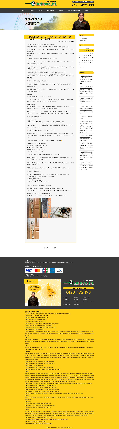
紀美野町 (48, 391)
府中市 (61, 341)
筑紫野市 (50, 413)
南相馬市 (36, 323)
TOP (66, 297)
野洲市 (41, 385)
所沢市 (35, 347)
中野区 (70, 339)
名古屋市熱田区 (70, 373)
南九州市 (48, 423)
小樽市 (39, 313)
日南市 (44, 421)
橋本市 (31, 391)
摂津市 (76, 393)
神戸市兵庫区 (47, 397)
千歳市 (45, 313)
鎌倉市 (90, 355)
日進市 (46, 379)
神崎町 (87, 333)
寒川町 (76, 357)
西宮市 (84, 397)
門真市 (81, 393)
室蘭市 (59, 313)
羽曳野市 (61, 393)
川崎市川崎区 (52, 355)
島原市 (45, 417)
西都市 (36, 421)
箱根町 (30, 359)
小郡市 (75, 413)
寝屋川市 (51, 295)
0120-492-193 (83, 5)
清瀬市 (37, 341)
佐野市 (44, 327)
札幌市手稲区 (68, 313)
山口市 (30, 403)
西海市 (34, 417)
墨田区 (37, 339)
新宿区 (56, 339)
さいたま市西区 (76, 347)
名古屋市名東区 (48, 375)
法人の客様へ (76, 304)
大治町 (71, 381)
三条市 (48, 361)
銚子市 (29, 335)
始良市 (31, 423)
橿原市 (56, 387)
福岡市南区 (31, 411)
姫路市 (26, 397)
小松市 (36, 365)
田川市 (88, 413)
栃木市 (52, 327)
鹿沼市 (41, 327)
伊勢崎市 (39, 329)
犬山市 (30, 381)
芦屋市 (90, 397)
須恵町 (72, 415)
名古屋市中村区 (36, 375)
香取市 (90, 333)
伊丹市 (87, 397)
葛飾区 (29, 339)
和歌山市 (45, 391)
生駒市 (33, 387)
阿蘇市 (53, 419)
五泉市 (38, 361)
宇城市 (64, 419)
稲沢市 (35, 381)
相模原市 (30, 357)
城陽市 (50, 389)
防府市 (44, 403)
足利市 (49, 327)
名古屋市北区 (29, 377)
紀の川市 (38, 391)
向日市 (38, 389)
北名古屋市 (48, 381)
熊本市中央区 (40, 419)
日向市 (33, 421)
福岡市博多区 (36, 411)
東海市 (56, 379)
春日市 (47, 413)
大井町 (87, 357)
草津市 (48, 385)
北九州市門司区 (83, 411)
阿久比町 (83, 379)
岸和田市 (70, 393)
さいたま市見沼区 (57, 347)
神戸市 (29, 397)
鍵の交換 (67, 301)
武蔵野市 (30, 341)
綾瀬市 (45, 357)
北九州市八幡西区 (62, 411)
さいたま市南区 (40, 349)
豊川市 (27, 379)
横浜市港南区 (58, 353)
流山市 (80, 331)
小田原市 (64, 357)
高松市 (46, 405)
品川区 (78, 339)
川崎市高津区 (67, 355)
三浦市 (27, 357)
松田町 (90, 357)
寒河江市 (33, 321)
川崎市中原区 (62, 355)
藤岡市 (42, 329)
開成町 (27, 359)
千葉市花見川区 (47, 331)
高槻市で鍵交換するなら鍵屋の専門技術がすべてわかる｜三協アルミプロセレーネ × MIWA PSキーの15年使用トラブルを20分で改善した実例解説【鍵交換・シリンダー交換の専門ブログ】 (86, 127)
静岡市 (63, 383)
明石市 (31, 399)
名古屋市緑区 (82, 375)
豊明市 (35, 379)
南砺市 (50, 363)
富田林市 (64, 393)
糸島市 (54, 413)
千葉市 (91, 331)
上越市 (33, 361)
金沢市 (33, 365)
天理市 (40, 387)
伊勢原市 (60, 357)
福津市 (86, 413)
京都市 (30, 389)
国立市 (58, 341)
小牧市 (32, 381)
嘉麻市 (28, 415)
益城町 (59, 419)
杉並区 (84, 339)
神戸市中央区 (41, 397)
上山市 (45, 321)
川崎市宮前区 (72, 355)
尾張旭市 (38, 381)
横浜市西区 (29, 355)
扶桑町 (57, 381)
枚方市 (52, 292)
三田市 (76, 397)
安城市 (84, 377)
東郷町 (75, 379)
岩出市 (42, 391)
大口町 (54, 381)
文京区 (48, 339)
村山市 (30, 321)
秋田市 (36, 319)
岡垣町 (61, 415)
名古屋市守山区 (71, 375)
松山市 (36, 407)
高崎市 (30, 329)
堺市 (67, 393)
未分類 (72, 41)
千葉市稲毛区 (53, 331)
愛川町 (73, 357)
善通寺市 (37, 405)
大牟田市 (44, 413)
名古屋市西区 (81, 373)
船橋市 (30, 331)
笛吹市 (44, 367)
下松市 (49, 403)
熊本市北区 (31, 419)
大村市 (37, 417)
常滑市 (67, 379)
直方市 (80, 413)
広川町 (84, 415)
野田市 (83, 331)
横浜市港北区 (63, 353)
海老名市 (39, 357)
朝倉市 (83, 413)
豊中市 (48, 393)
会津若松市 (44, 323)
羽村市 (88, 341)
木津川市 (57, 389)
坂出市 (43, 405)
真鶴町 (33, 359)
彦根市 (33, 385)
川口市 (30, 347)
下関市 (33, 403)
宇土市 (61, 419)
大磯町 (79, 357)
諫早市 (39, 417)
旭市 (92, 333)
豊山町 (51, 381)
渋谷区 (73, 339)
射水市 (41, 363)
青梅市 (28, 343)
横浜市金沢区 (52, 353)
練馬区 (67, 339)
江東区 (43, 339)
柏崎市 (36, 361)
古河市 (36, 325)
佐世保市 (31, 417)
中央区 (63, 339)
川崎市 (48, 355)
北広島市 (36, 313)
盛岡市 (33, 317)
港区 (65, 339)
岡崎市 (78, 377)
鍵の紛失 (76, 301)
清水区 (65, 383)
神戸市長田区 (52, 397)
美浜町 (89, 379)
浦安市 (45, 333)
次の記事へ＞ (55, 248)
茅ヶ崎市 (54, 357)
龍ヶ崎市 (47, 325)
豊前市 (43, 415)
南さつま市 (44, 423)
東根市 (37, 321)
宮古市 (36, 317)
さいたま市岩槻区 (50, 347)
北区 (46, 339)
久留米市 (38, 413)
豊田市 (44, 379)
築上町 (86, 415)
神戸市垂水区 (62, 397)
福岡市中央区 (51, 411)
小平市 (51, 341)
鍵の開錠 (76, 299)
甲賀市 (56, 385)
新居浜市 (44, 407)
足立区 (26, 339)
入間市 (32, 347)
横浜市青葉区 (38, 353)
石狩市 (33, 313)
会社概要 (85, 299)
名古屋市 (26, 373)
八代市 (67, 419)
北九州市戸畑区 (33, 413)
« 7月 (82, 67)
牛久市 (41, 325)
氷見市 (30, 363)
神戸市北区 (33, 397)
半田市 (64, 379)
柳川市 (63, 413)
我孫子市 (62, 333)
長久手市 (50, 379)
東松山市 (26, 347)
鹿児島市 (40, 423)
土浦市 (30, 325)
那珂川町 (46, 415)
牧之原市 (81, 383)
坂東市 (38, 325)
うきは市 (37, 415)
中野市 (30, 369)
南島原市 (51, 417)
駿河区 (70, 383)
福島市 (33, 323)
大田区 (81, 339)
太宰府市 (66, 413)
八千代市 (42, 333)
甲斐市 (33, 367)
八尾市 (55, 393)
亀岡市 (36, 389)
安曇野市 (44, 369)
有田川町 (58, 391)
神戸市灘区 (37, 397)
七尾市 (30, 365)
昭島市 (85, 341)
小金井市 (45, 341)
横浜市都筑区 (83, 353)
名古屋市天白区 (35, 377)
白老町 (54, 313)
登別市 (57, 313)
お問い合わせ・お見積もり (88, 301)
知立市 (81, 377)
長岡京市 (42, 389)
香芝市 (43, 387)
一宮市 (92, 379)
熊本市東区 (45, 419)
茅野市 (53, 369)
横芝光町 (78, 333)
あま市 (68, 381)
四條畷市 (40, 393)
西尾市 (90, 377)
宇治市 (45, 389)
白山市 (41, 365)
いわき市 (57, 323)
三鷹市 (27, 341)
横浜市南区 (45, 355)
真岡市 (46, 327)
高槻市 (49, 289)
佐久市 (48, 369)
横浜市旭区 (33, 353)
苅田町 (58, 415)
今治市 (38, 407)
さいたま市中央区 (89, 347)
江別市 (30, 313)
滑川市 (36, 363)
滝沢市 (30, 317)
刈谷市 (33, 379)
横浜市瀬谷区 (73, 353)
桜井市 (50, 387)
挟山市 (38, 347)
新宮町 (77, 415)
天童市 (39, 321)
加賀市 (38, 365)
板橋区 (51, 339)
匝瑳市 (82, 333)
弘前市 (40, 315)
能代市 (33, 319)
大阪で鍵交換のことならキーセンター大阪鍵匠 (59, 427)
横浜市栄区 (68, 353)
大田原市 (34, 327)
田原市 (72, 379)
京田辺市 (53, 389)
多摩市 (66, 341)
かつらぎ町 (35, 391)
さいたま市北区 (63, 347)
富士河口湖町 (47, 367)
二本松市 (40, 323)
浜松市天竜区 (31, 383)
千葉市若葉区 (63, 331)
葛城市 (53, 387)
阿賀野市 (53, 361)
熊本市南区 (50, 419)
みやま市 (31, 415)
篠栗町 (64, 415)
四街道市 (42, 331)
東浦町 (80, 379)
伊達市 (51, 313)
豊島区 (54, 339)
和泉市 (73, 393)
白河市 (54, 323)
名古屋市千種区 (30, 375)
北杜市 (30, 367)
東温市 (33, 407)
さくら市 (38, 327)
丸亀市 (40, 405)
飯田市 (59, 369)
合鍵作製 (67, 299)
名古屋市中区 (34, 373)
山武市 (75, 333)
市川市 (33, 331)
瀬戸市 (53, 379)
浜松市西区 (50, 383)
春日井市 (26, 381)
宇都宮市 (31, 327)
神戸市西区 (68, 397)
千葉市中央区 (68, 331)
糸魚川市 (42, 361)
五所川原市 (34, 315)
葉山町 (71, 357)
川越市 (41, 347)
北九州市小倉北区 (76, 411)
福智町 (75, 415)
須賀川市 (50, 323)
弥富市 (65, 381)
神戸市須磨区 (57, 397)
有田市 (54, 391)
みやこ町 (80, 415)
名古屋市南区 (69, 377)
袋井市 (90, 383)
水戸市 (33, 325)
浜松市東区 (46, 383)
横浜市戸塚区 (78, 353)
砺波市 (48, 363)
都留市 (52, 367)
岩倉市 (41, 381)
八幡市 (48, 389)
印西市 (65, 333)
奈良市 (30, 387)
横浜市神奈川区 (28, 353)
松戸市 (77, 331)
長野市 (33, 369)
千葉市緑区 (74, 331)
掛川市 (87, 383)
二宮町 (82, 357)
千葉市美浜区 (58, 331)
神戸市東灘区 (72, 397)
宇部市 (41, 403)
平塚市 (48, 357)
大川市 (34, 415)
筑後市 (91, 413)
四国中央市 (49, 407)
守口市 (78, 393)
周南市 (46, 403)
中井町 (84, 357)
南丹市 (33, 389)
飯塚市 (41, 413)
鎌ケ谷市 (54, 333)
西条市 (41, 407)
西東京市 (34, 341)
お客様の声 (82, 38)
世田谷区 (87, 339)
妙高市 (45, 361)
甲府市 (36, 367)
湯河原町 (36, 359)
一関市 (47, 317)
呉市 (30, 401)
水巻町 (66, 415)
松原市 (57, 393)
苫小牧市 (48, 313)
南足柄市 (67, 357)
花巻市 (38, 317)
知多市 (61, 379)
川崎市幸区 (57, 355)
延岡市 (30, 421)
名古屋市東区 (46, 377)
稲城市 (63, 341)
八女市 (72, 413)
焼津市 (78, 383)
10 (80, 57)
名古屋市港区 (59, 375)
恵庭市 (42, 313)
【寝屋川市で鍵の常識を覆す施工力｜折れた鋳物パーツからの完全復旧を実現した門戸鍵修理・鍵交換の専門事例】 (86, 79)
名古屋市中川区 (58, 373)
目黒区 (76, 339)
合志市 (56, 419)
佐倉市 (39, 331)
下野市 (55, 327)
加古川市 (27, 399)
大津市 (36, 385)
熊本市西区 (36, 419)
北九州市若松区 (89, 411)
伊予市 (30, 407)
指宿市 (51, 423)
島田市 (76, 383)
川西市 (79, 397)
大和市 (36, 357)
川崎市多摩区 (77, 355)
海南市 (52, 391)
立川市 (75, 341)
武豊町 (87, 379)
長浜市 (30, 385)
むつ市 (30, 315)
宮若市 (41, 415)
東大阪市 (51, 393)
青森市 (37, 315)
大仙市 (38, 319)
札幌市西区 (63, 313)
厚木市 (34, 357)
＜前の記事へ (46, 248)
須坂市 (36, 369)
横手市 (41, 319)
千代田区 (59, 339)
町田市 (69, 341)
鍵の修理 (76, 297)
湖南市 (53, 385)
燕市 (50, 361)
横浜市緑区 (40, 355)
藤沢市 (51, 357)
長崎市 (48, 417)
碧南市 (41, 379)
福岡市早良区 (41, 411)
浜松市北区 (36, 383)
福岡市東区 (27, 411)
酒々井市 (33, 333)
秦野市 (57, 357)
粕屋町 (53, 415)
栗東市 (50, 385)
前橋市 (33, 329)
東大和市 (72, 341)
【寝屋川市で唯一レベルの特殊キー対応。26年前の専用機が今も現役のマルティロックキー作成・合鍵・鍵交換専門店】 (86, 110)
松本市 (50, 369)
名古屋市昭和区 (45, 373)
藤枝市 (73, 383)
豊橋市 (30, 379)
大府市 (58, 379)
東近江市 (44, 385)
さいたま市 (44, 347)
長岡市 (30, 361)
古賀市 (77, 413)
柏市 (59, 333)
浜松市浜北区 (41, 383)
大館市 (30, 319)
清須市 (44, 381)
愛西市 (62, 381)
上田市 (41, 369)
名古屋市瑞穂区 (58, 377)
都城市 (41, 421)
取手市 (44, 325)
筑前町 (69, 415)
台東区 (34, 339)
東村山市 (48, 341)
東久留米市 (41, 341)
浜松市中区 (55, 383)
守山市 (38, 385)
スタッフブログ (86, 297)
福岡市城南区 (56, 411)
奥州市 (44, 317)
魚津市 (38, 363)
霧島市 (34, 423)
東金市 (85, 331)
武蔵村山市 (82, 341)
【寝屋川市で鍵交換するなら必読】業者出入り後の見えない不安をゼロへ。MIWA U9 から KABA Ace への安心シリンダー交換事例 (86, 166)
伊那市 (56, 369)
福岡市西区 (46, 411)
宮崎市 (38, 421)
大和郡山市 (37, 387)
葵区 (68, 383)
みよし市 (87, 377)
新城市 (69, 379)
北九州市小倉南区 (69, 411)
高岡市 (33, 363)
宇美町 (55, 415)
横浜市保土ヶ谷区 (34, 355)
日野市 (78, 341)
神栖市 (50, 325)
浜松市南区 (59, 383)
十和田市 (43, 315)
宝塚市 (82, 397)
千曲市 (38, 369)
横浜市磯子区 (43, 353)
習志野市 (36, 331)
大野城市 (59, 413)
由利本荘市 (45, 319)
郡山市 (47, 323)
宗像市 (56, 413)
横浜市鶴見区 (88, 353)
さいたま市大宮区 (70, 347)
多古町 (84, 333)
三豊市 (34, 405)
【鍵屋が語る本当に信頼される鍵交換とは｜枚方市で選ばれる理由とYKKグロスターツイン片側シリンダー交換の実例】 (86, 155)
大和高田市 (47, 387)
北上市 (41, 317)
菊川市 (85, 383)
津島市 (60, 381)
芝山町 (73, 333)
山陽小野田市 (37, 403)
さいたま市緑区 (82, 347)
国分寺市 (54, 341)
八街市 (88, 331)
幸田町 (78, 379)
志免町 (50, 415)
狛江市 (90, 339)
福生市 (91, 341)
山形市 (42, 321)
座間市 (43, 357)
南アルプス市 (39, 367)
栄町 (68, 333)
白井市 (57, 333)
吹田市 (43, 393)
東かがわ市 (53, 405)
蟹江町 (73, 381)
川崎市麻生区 (82, 355)
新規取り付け (67, 304)
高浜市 (38, 379)
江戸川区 (40, 339)
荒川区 (32, 339)
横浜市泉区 (48, 353)
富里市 (36, 333)
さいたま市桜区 (34, 349)
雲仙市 (42, 417)
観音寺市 (31, 405)
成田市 (70, 333)
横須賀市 (87, 355)
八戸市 (46, 315)
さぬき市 (49, 405)
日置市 (37, 423)
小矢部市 (44, 363)
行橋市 (69, 413)
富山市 (53, 363)
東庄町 (26, 335)
